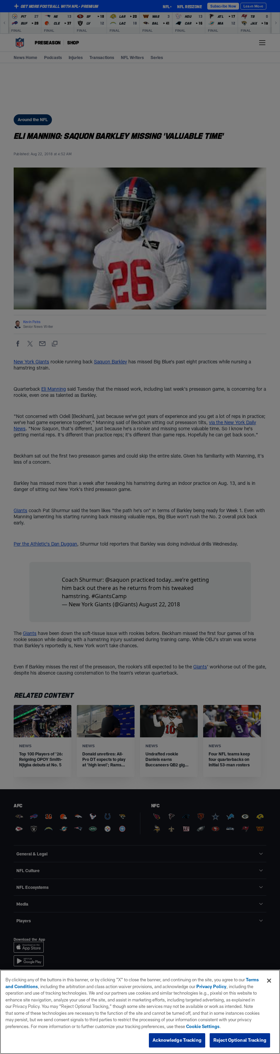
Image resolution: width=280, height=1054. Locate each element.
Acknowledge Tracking (177, 1040)
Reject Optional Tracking (239, 1040)
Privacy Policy (211, 986)
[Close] (269, 980)
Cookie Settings (203, 1026)
